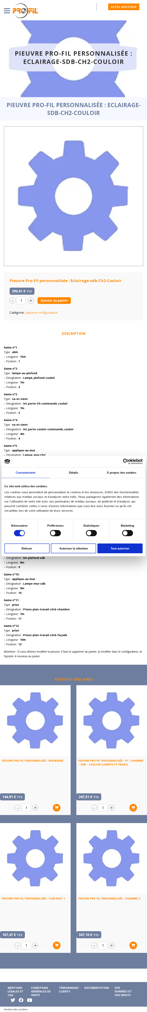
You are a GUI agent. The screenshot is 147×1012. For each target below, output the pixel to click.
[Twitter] (13, 1001)
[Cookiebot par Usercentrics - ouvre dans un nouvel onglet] (126, 461)
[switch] (55, 533)
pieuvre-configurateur (42, 312)
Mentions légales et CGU (15, 991)
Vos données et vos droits (123, 991)
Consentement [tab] (25, 472)
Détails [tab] (73, 472)
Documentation (96, 988)
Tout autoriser (120, 548)
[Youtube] (29, 1001)
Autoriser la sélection (73, 548)
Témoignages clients (69, 989)
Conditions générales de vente (41, 991)
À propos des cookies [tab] (121, 472)
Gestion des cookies (16, 1009)
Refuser (27, 548)
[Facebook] (21, 1001)
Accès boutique (124, 7)
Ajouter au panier (54, 300)
